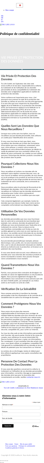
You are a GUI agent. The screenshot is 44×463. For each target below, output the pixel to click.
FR (2, 18)
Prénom (4, 411)
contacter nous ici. (33, 377)
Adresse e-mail (7, 405)
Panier (16, 444)
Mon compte (9, 10)
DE (2, 16)
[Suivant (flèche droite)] (3, 462)
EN (2, 21)
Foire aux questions (11, 446)
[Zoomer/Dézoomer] (1, 460)
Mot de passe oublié (26, 444)
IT (2, 20)
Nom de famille (7, 418)
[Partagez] (5, 460)
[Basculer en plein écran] (3, 460)
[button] (22, 27)
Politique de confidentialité (27, 446)
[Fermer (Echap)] (7, 460)
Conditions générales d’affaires (14, 448)
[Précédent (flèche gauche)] (1, 462)
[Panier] (19, 5)
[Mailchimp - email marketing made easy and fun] (35, 426)
